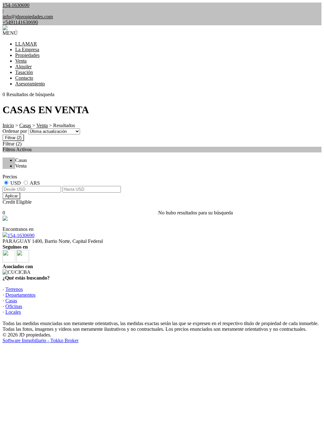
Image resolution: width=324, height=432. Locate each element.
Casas (25, 125)
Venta (21, 61)
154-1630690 (21, 235)
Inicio (8, 125)
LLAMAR (26, 43)
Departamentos (20, 295)
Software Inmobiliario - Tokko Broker (40, 340)
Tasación (24, 72)
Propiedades (27, 55)
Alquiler (23, 66)
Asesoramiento (30, 83)
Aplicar (11, 196)
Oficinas (13, 306)
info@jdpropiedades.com (28, 16)
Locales (13, 312)
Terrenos (14, 289)
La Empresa (27, 49)
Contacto (24, 78)
